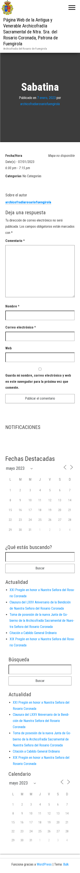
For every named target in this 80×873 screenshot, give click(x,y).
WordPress (44, 864)
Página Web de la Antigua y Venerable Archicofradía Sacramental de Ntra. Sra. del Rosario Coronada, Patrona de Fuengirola (30, 31)
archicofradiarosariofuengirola (40, 104)
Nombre (12, 306)
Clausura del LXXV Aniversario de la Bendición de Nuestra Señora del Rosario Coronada (41, 721)
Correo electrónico (20, 327)
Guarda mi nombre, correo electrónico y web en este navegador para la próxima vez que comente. (38, 381)
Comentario (15, 241)
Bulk (66, 864)
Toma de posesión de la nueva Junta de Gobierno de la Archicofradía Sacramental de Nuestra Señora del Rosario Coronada (42, 621)
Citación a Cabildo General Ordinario (33, 633)
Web (8, 348)
